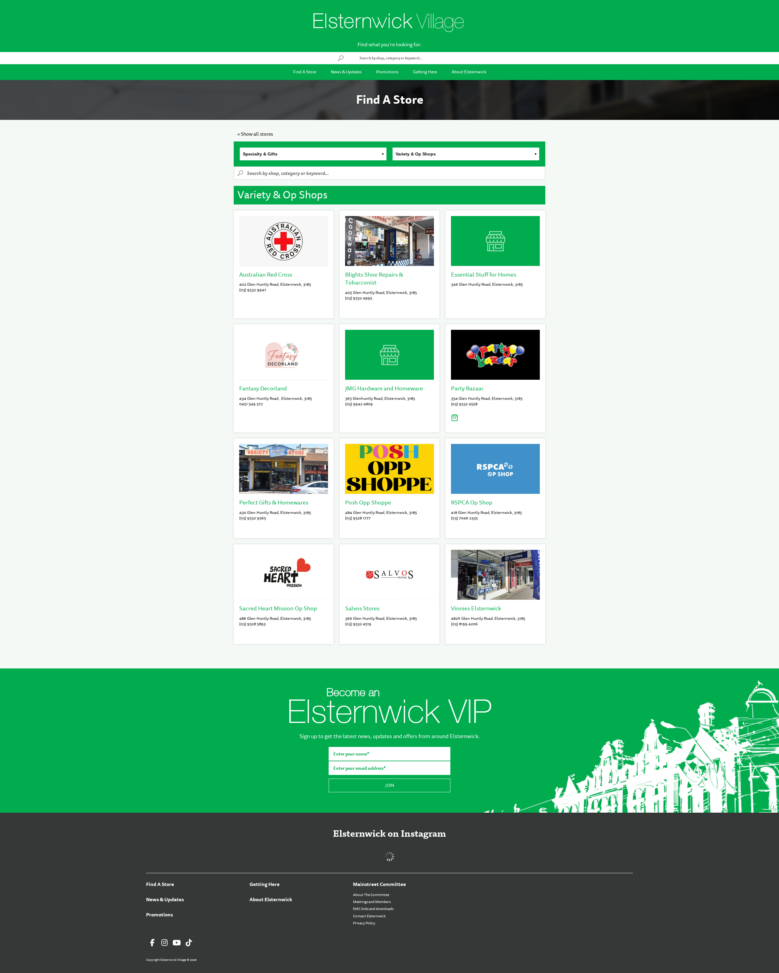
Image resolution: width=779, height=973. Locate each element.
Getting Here (425, 72)
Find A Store (304, 72)
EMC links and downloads (373, 909)
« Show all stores (255, 134)
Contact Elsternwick (369, 916)
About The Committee (371, 895)
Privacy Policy (364, 923)
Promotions (387, 72)
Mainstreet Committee (379, 884)
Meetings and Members (372, 902)
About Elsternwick (469, 72)
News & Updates (346, 72)
